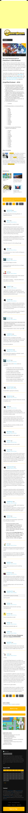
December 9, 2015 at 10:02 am (11, 273)
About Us (14, 805)
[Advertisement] (14, 15)
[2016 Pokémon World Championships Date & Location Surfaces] (17, 178)
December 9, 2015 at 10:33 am (11, 643)
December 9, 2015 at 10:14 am (11, 451)
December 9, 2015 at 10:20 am (11, 592)
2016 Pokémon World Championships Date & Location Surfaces (17, 180)
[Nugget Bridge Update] (7, 178)
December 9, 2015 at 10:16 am (11, 545)
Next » (21, 203)
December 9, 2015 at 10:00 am (11, 211)
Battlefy (14, 157)
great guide (20, 74)
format (15, 363)
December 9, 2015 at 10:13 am (11, 433)
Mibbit (5, 798)
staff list (12, 792)
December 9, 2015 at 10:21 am (11, 604)
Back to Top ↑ (14, 708)
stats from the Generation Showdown (14, 77)
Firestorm (11, 153)
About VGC (19, 805)
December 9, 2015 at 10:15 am (11, 517)
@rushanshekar (11, 164)
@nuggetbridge (19, 790)
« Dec (5, 782)
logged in (10, 704)
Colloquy (7, 796)
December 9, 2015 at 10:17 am (11, 574)
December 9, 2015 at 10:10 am (11, 361)
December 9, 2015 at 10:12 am (11, 397)
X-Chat (11, 796)
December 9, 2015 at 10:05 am (11, 319)
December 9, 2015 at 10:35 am (11, 655)
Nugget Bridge (10, 790)
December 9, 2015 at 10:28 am (11, 633)
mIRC (4, 796)
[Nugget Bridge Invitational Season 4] (17, 189)
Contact (9, 805)
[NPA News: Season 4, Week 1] (7, 189)
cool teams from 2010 (11, 79)
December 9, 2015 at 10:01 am (11, 222)
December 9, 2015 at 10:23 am (11, 624)
